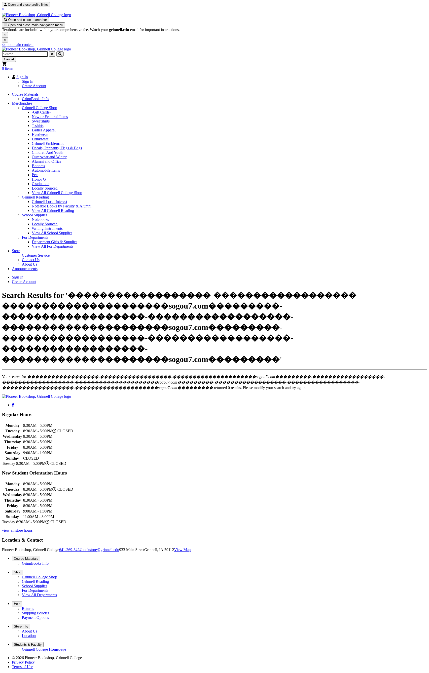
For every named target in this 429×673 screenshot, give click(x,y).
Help (17, 604)
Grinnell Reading (35, 197)
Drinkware (40, 139)
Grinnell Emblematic (48, 143)
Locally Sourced (45, 188)
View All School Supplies (52, 233)
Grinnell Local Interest (49, 201)
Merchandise (22, 103)
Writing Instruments (47, 228)
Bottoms (38, 166)
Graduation (40, 184)
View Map (182, 550)
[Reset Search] (52, 54)
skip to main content (18, 44)
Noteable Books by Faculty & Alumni (61, 206)
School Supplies (34, 215)
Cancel (9, 59)
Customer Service (36, 255)
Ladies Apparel (44, 130)
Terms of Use (22, 667)
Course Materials (25, 94)
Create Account (34, 86)
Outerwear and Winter (49, 157)
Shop (17, 572)
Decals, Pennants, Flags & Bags (57, 148)
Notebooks (40, 219)
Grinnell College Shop (39, 108)
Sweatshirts (41, 121)
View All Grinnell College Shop (57, 193)
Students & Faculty (28, 644)
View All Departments (39, 595)
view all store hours (17, 530)
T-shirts (37, 125)
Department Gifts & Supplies (54, 242)
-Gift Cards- (41, 112)
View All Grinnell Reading (53, 210)
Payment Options (35, 617)
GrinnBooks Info (35, 99)
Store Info (21, 626)
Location (29, 635)
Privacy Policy (23, 662)
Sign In (22, 77)
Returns (28, 608)
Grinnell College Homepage (44, 649)
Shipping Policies (35, 613)
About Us (29, 264)
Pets (35, 175)
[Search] (60, 54)
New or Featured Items (50, 117)
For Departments (35, 237)
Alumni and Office (46, 161)
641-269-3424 (70, 550)
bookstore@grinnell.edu (100, 550)
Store (16, 251)
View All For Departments (52, 246)
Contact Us (30, 260)
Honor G (39, 179)
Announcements (24, 269)
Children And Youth (47, 152)
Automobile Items (46, 170)
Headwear (40, 134)
